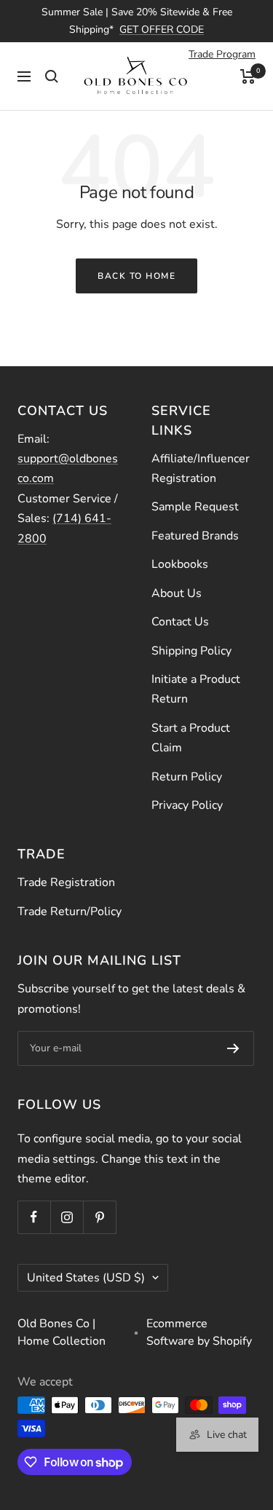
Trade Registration (66, 882)
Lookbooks (179, 564)
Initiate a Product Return (195, 689)
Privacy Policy (187, 805)
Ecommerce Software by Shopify (199, 1332)
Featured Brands (195, 536)
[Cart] (248, 76)
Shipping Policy (191, 651)
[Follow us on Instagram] (66, 1217)
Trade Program (222, 54)
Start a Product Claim (190, 738)
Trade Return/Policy (69, 912)
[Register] (233, 1048)
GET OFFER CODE (161, 29)
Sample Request (195, 507)
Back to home (136, 276)
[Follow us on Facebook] (33, 1217)
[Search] (51, 76)
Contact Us (180, 622)
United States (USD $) (86, 1278)
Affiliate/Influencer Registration (200, 468)
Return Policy (186, 777)
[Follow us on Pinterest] (99, 1217)
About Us (176, 593)
